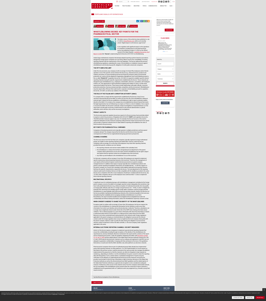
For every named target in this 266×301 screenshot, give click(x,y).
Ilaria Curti (109, 26)
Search (165, 83)
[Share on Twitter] (140, 21)
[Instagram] (168, 2)
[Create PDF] (117, 1)
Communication (152, 5)
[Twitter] (166, 2)
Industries (136, 5)
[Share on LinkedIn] (137, 21)
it (172, 1)
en (174, 1)
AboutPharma (99, 277)
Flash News (165, 38)
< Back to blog (97, 282)
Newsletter (163, 5)
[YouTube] (164, 2)
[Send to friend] (146, 21)
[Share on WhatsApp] (144, 21)
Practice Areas (126, 5)
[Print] (148, 21)
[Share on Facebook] (142, 21)
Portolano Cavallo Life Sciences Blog (109, 14)
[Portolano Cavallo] (101, 6)
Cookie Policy (54, 294)
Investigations (105, 277)
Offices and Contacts (135, 1)
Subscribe (165, 103)
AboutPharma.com (129, 41)
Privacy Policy (62, 294)
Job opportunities (145, 1)
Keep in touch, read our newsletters (164, 99)
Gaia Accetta (99, 26)
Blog (171, 5)
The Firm (117, 5)
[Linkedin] (159, 2)
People (144, 5)
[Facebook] (161, 2)
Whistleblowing (116, 277)
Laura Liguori (120, 26)
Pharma (110, 277)
